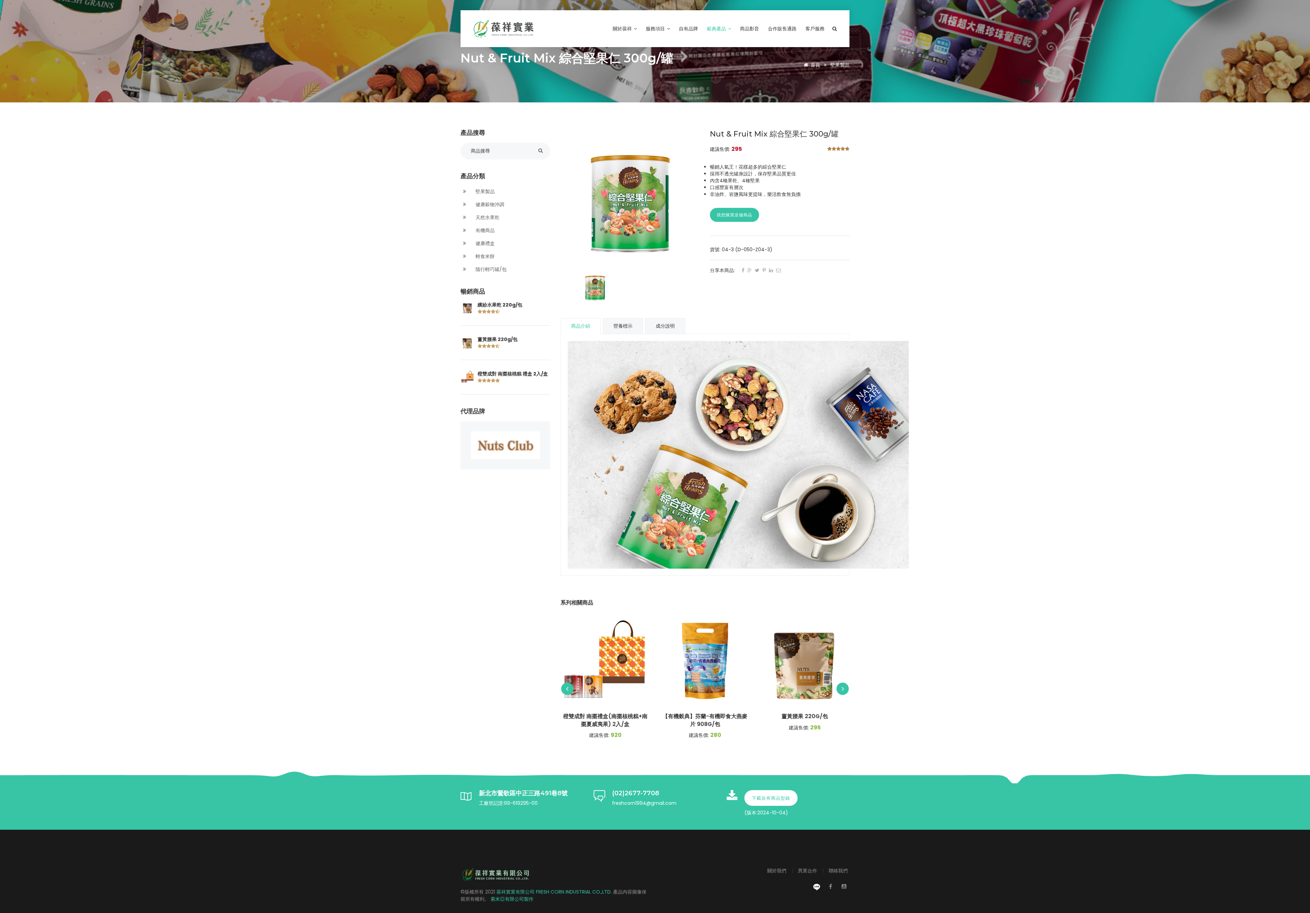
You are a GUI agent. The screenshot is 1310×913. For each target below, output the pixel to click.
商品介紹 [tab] (580, 326)
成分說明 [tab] (665, 326)
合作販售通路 (782, 28)
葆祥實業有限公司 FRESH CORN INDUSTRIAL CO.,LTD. (554, 891)
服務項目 (656, 28)
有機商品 (484, 230)
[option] (630, 199)
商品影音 (749, 28)
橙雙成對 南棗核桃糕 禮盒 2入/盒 (513, 373)
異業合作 (808, 870)
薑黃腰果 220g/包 (498, 339)
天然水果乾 (486, 217)
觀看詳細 (605, 660)
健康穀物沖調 (489, 204)
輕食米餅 (484, 256)
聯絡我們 (838, 870)
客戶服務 (815, 28)
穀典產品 (717, 28)
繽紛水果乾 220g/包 (500, 304)
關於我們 (777, 870)
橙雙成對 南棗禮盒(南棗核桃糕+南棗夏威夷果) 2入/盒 (605, 720)
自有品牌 (688, 28)
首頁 (815, 64)
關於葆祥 (623, 28)
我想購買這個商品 (734, 214)
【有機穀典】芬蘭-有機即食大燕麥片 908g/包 (705, 720)
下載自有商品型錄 (771, 798)
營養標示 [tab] (622, 326)
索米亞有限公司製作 (512, 899)
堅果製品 (839, 64)
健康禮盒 (484, 243)
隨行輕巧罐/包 (490, 269)
